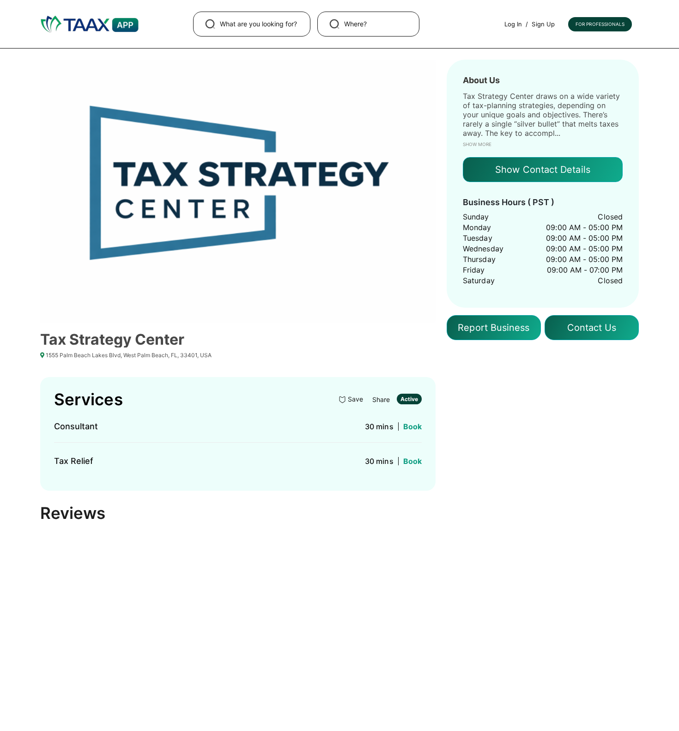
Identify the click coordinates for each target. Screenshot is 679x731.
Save (354, 399)
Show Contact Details (542, 169)
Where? (355, 24)
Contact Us (592, 327)
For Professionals (600, 24)
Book (412, 426)
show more (477, 144)
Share (379, 399)
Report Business (493, 327)
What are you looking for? (258, 24)
